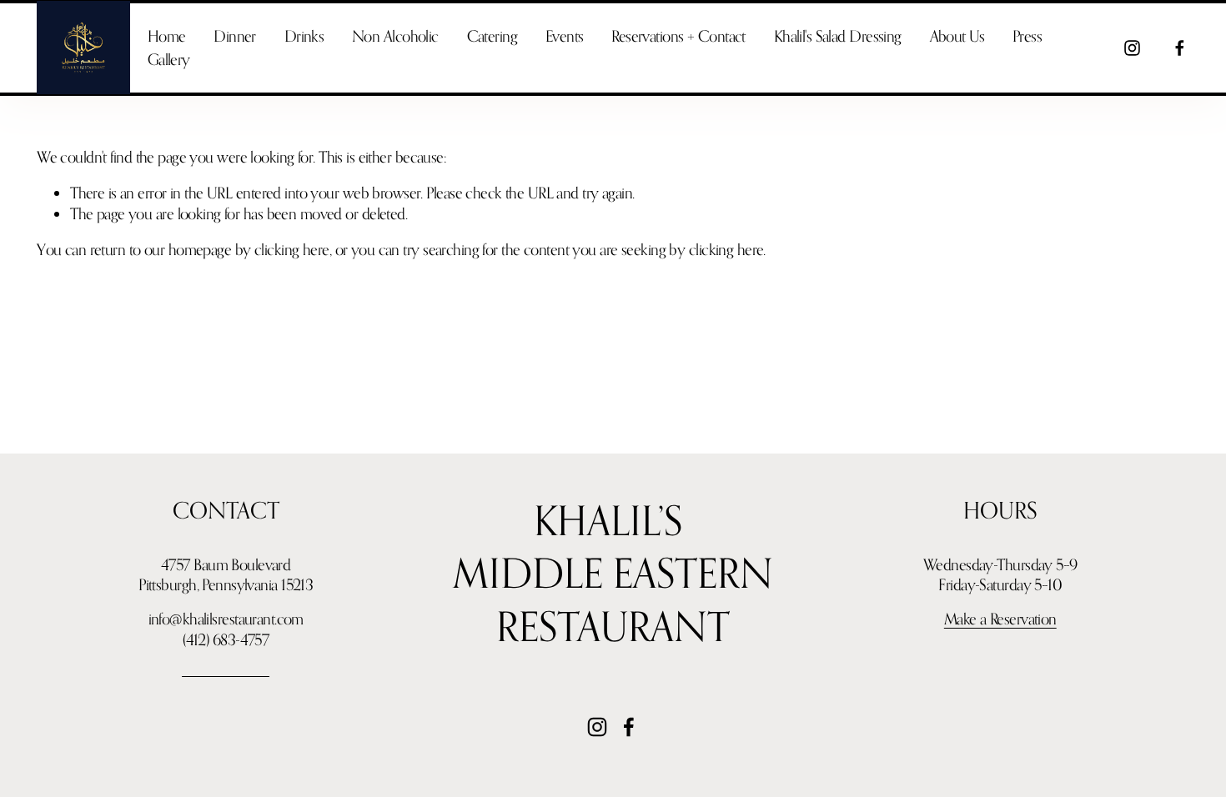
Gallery (169, 59)
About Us (957, 36)
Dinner (235, 36)
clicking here (291, 249)
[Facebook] (1179, 48)
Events (564, 36)
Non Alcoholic (395, 36)
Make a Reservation (1000, 618)
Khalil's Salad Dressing (838, 36)
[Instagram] (1132, 48)
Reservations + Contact (678, 36)
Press (1027, 36)
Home (167, 36)
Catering (492, 36)
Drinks (304, 36)
